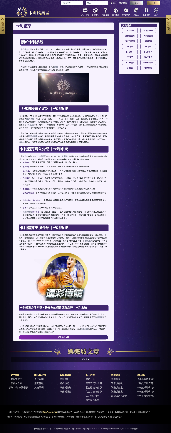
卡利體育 (24, 49)
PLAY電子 (148, 57)
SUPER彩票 (148, 62)
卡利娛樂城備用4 (145, 391)
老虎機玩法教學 (94, 387)
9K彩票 (130, 68)
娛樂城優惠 (32, 136)
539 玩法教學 (92, 395)
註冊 (153, 3)
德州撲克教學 (92, 399)
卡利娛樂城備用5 (145, 395)
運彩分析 (90, 379)
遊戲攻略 (115, 379)
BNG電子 (148, 52)
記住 (114, 3)
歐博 (56, 67)
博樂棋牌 (148, 68)
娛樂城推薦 (66, 391)
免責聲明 (39, 387)
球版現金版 (27, 212)
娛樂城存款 (117, 383)
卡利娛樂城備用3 (145, 387)
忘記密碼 (123, 3)
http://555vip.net (49, 412)
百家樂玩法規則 (94, 383)
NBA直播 (30, 119)
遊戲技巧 (64, 383)
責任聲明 (39, 379)
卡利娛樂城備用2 (145, 383)
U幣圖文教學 (15, 379)
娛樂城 (21, 142)
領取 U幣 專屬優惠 (18, 387)
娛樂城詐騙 (66, 387)
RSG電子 (130, 62)
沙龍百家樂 (130, 36)
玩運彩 (100, 317)
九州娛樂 (41, 156)
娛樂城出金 (117, 387)
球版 (101, 58)
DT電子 (130, 57)
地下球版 (84, 329)
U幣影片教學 (15, 383)
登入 (136, 3)
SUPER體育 (130, 41)
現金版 (64, 156)
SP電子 (148, 46)
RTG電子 (130, 52)
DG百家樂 (130, 30)
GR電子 (130, 46)
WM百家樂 (148, 36)
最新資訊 (64, 379)
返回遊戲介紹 (63, 337)
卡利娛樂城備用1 (145, 379)
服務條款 (39, 383)
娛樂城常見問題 (119, 395)
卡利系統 (30, 125)
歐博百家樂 (148, 30)
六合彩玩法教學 (94, 391)
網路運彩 (88, 240)
